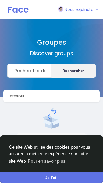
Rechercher (73, 70)
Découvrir (16, 96)
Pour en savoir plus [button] (46, 161)
